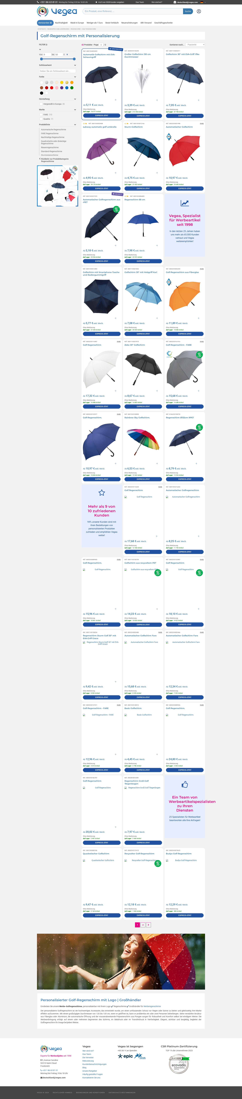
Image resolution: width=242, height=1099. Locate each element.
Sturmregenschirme (49, 155)
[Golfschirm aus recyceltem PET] (143, 587)
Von (41, 54)
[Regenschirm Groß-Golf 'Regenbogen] (143, 805)
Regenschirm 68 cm (135, 199)
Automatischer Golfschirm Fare (141, 635)
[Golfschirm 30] (185, 78)
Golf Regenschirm (92, 345)
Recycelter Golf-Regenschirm (139, 853)
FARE (47, 114)
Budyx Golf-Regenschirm (179, 853)
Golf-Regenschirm (92, 781)
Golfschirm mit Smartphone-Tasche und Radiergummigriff (101, 273)
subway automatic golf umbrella (100, 127)
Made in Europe (77, 23)
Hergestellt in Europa (54, 104)
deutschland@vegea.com (187, 2)
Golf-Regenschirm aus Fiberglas (182, 272)
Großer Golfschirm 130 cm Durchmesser (138, 55)
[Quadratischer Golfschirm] (102, 878)
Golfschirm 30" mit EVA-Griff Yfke (182, 54)
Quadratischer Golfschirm (96, 853)
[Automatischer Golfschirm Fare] (143, 660)
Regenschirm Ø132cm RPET (180, 417)
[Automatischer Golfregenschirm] (185, 514)
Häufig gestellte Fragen (92, 1074)
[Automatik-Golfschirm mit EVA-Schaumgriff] (101, 78)
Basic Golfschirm (133, 708)
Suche (188, 11)
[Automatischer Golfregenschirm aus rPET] (102, 224)
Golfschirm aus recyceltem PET (140, 563)
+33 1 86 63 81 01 (50, 1070)
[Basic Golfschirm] (143, 732)
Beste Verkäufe (112, 23)
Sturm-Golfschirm (134, 127)
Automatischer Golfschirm (179, 127)
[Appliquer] (67, 54)
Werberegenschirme (152, 1006)
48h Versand (146, 23)
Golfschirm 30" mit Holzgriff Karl (141, 272)
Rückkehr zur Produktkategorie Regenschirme (55, 160)
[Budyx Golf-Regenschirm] (185, 878)
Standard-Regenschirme (51, 151)
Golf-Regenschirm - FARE (179, 345)
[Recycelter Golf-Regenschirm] (143, 878)
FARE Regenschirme (49, 133)
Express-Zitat (101, 116)
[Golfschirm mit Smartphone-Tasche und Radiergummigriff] (102, 296)
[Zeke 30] (143, 369)
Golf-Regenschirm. (92, 417)
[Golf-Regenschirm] (102, 805)
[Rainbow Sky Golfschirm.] (143, 442)
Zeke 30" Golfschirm (135, 345)
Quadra (48, 119)
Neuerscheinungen (129, 23)
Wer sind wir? (157, 2)
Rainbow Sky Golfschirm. (137, 417)
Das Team (140, 2)
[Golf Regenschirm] (102, 369)
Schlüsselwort (45, 65)
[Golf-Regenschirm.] (102, 442)
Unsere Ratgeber (89, 1071)
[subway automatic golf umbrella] (102, 151)
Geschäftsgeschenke (163, 23)
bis (53, 54)
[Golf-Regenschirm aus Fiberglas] (185, 296)
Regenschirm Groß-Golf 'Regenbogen (137, 782)
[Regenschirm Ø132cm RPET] (185, 442)
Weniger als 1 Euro (95, 23)
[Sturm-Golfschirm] (143, 151)
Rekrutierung (88, 1061)
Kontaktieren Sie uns (91, 1078)
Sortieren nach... (177, 45)
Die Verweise (87, 1057)
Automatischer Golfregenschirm (182, 490)
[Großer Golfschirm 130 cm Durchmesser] (143, 78)
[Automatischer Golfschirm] (185, 151)
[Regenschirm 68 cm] (143, 224)
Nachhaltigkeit (61, 23)
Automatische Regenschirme (53, 129)
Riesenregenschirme (50, 147)
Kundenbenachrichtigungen (94, 1064)
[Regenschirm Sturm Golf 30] (102, 660)
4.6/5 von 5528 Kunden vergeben (111, 2)
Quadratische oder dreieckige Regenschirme (53, 142)
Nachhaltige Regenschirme (52, 137)
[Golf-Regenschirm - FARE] (185, 369)
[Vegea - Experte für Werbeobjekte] (57, 16)
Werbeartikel (43, 23)
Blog (84, 1067)
